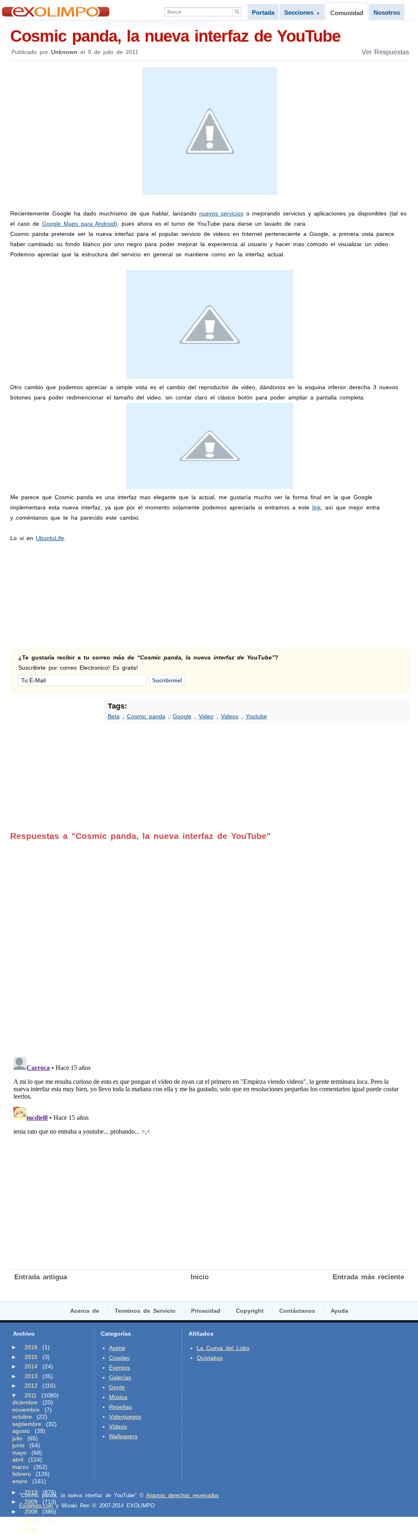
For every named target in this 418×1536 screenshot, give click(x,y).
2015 (31, 1357)
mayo (19, 1452)
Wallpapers (123, 1436)
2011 (30, 1395)
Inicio (200, 1277)
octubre (22, 1416)
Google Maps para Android (78, 223)
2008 (31, 1511)
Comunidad (346, 12)
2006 (31, 1530)
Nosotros (387, 12)
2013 (31, 1376)
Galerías (120, 1377)
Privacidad (205, 1310)
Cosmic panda (146, 716)
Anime (117, 1348)
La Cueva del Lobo (223, 1348)
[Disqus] (209, 943)
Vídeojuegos (125, 1416)
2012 (31, 1385)
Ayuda (339, 1310)
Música (118, 1397)
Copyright (250, 1310)
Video (206, 716)
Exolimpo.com (36, 1505)
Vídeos (118, 1426)
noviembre (26, 1409)
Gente (117, 1387)
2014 (31, 1366)
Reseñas (120, 1407)
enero (19, 1481)
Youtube (256, 716)
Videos (229, 716)
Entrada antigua (40, 1277)
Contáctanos (297, 1310)
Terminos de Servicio (145, 1310)
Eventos (119, 1367)
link (316, 507)
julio (17, 1438)
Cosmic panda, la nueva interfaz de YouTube (175, 36)
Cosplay (119, 1357)
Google (182, 716)
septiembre (26, 1424)
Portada (263, 12)
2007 (31, 1521)
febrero (21, 1474)
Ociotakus (209, 1357)
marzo (20, 1467)
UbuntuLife (50, 538)
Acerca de (84, 1310)
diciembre (25, 1402)
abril (17, 1459)
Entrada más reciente (368, 1277)
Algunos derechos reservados (182, 1495)
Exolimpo (55, 12)
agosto (21, 1431)
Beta (114, 716)
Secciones (302, 12)
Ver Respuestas (385, 52)
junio (18, 1445)
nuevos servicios (221, 213)
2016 (31, 1347)
